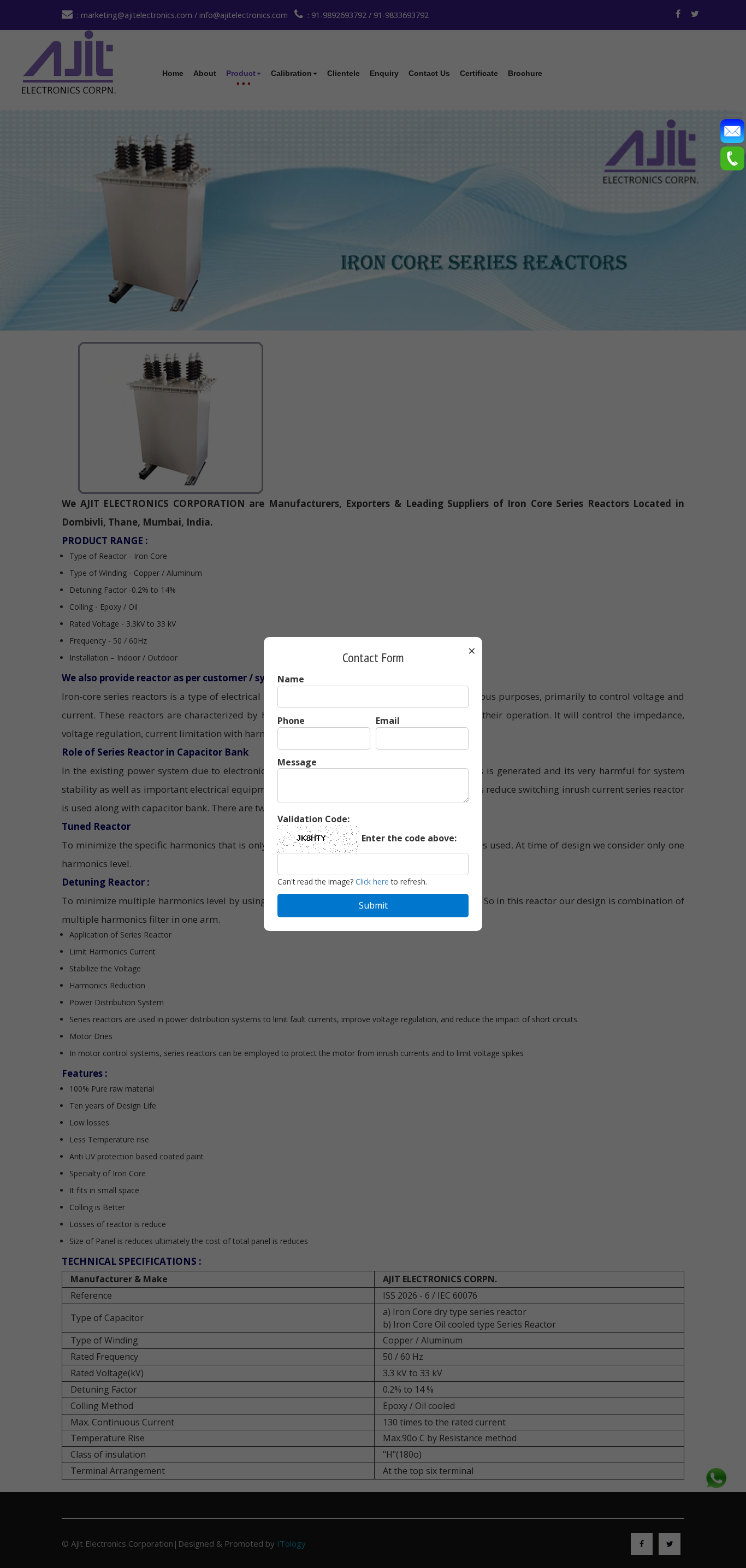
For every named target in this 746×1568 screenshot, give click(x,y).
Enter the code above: (409, 838)
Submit (373, 905)
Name (290, 679)
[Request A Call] (732, 157)
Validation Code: (313, 819)
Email (388, 721)
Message (297, 762)
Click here (372, 881)
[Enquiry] (732, 130)
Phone (291, 721)
